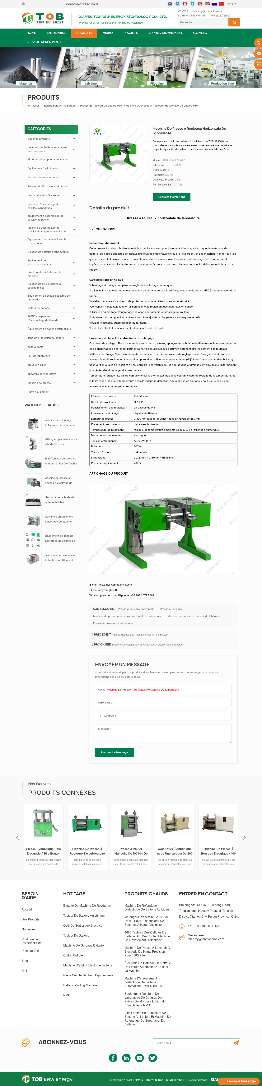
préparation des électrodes (44, 195)
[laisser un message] (238, 1081)
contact (201, 33)
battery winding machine (80, 985)
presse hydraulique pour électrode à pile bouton (139, 634)
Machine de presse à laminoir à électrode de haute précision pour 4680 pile (60, 480)
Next (244, 838)
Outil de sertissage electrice (82, 925)
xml (24, 970)
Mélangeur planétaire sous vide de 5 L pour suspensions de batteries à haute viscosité (60, 442)
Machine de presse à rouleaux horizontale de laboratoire (127, 616)
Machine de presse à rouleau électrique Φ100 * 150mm (199, 852)
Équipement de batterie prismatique (49, 328)
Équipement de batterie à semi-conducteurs (47, 241)
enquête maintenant (171, 197)
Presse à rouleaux (171, 608)
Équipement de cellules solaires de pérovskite (49, 297)
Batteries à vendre (39, 138)
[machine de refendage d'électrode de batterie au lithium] (33, 423)
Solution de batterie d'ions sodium (48, 251)
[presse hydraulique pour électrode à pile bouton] (24, 823)
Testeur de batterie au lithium (84, 915)
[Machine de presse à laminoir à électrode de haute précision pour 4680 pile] (33, 481)
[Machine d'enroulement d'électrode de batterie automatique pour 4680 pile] (33, 520)
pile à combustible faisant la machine (44, 274)
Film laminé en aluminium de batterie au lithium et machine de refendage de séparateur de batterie (60, 558)
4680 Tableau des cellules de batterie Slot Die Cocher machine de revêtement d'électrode (60, 461)
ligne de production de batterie (46, 337)
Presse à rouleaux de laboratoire (113, 623)
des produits (30, 919)
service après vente (44, 42)
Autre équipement (38, 391)
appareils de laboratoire (42, 373)
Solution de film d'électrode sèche (48, 186)
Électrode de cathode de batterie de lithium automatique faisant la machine (59, 500)
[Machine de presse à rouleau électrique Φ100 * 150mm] (199, 823)
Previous (17, 838)
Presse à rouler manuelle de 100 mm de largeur (111, 852)
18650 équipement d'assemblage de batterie (43, 318)
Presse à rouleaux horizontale (136, 608)
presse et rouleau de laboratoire (101, 105)
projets (131, 33)
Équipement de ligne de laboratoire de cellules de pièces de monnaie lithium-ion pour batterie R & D (60, 538)
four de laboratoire (39, 355)
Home (31, 33)
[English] (207, 4)
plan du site (30, 950)
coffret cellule (73, 955)
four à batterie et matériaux (44, 177)
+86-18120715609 (220, 15)
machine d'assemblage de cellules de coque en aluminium (47, 229)
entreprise (56, 33)
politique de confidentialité (31, 941)
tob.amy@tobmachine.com (208, 11)
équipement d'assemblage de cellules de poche (45, 217)
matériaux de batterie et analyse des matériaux (47, 149)
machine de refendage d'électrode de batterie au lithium (60, 422)
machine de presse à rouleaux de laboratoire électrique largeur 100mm (67, 852)
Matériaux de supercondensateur (48, 159)
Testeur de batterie (76, 935)
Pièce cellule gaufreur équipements (88, 975)
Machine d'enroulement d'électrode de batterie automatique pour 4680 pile (58, 519)
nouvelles (28, 929)
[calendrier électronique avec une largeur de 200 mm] (155, 823)
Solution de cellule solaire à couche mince (44, 285)
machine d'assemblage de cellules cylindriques (43, 206)
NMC (66, 995)
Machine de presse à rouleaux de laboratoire (195, 616)
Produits (84, 33)
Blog (25, 960)
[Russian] (214, 4)
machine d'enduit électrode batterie (87, 965)
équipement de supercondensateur (39, 262)
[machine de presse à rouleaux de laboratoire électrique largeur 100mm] (68, 823)
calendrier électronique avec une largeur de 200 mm (155, 852)
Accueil (35, 105)
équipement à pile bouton (60, 105)
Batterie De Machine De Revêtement (88, 905)
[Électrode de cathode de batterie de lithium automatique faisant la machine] (33, 501)
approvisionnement (165, 33)
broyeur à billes (37, 364)
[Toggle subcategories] (74, 138)
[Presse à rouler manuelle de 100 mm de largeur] (111, 823)
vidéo (108, 33)
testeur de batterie (39, 307)
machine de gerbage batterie (83, 945)
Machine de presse (39, 382)
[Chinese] (221, 4)
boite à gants (35, 346)
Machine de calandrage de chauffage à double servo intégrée (147, 644)
